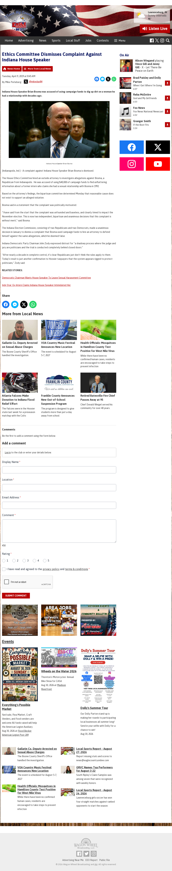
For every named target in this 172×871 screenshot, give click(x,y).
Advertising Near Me (73, 860)
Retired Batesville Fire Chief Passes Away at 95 (97, 397)
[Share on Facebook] (96, 79)
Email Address (11, 497)
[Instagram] (162, 40)
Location (8, 479)
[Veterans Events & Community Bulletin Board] (98, 620)
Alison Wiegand (144, 60)
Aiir (96, 864)
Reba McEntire (142, 94)
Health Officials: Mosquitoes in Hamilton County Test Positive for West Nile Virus (98, 346)
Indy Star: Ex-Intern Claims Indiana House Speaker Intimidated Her (36, 285)
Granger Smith (142, 121)
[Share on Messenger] (102, 79)
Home (9, 40)
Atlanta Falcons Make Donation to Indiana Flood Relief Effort (18, 399)
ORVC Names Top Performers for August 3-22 (94, 769)
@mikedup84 (35, 81)
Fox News (139, 107)
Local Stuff (73, 40)
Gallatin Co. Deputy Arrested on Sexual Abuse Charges (19, 344)
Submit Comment (16, 595)
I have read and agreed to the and (48, 569)
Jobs (88, 40)
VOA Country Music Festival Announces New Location (58, 344)
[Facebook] (152, 40)
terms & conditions (76, 569)
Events (8, 641)
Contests (103, 40)
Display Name (11, 461)
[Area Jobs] (59, 620)
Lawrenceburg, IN (157, 12)
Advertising (26, 40)
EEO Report (91, 860)
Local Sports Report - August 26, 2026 (94, 792)
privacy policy (51, 569)
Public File (104, 860)
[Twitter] (86, 854)
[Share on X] (108, 79)
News (42, 40)
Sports (56, 40)
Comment (8, 515)
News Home (13, 68)
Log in (8, 452)
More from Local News (39, 68)
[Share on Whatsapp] (114, 79)
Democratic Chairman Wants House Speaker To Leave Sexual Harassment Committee (46, 277)
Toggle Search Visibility (168, 41)
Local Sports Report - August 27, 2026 (94, 750)
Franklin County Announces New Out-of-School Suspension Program (58, 399)
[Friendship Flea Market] (20, 620)
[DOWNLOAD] (167, 83)
